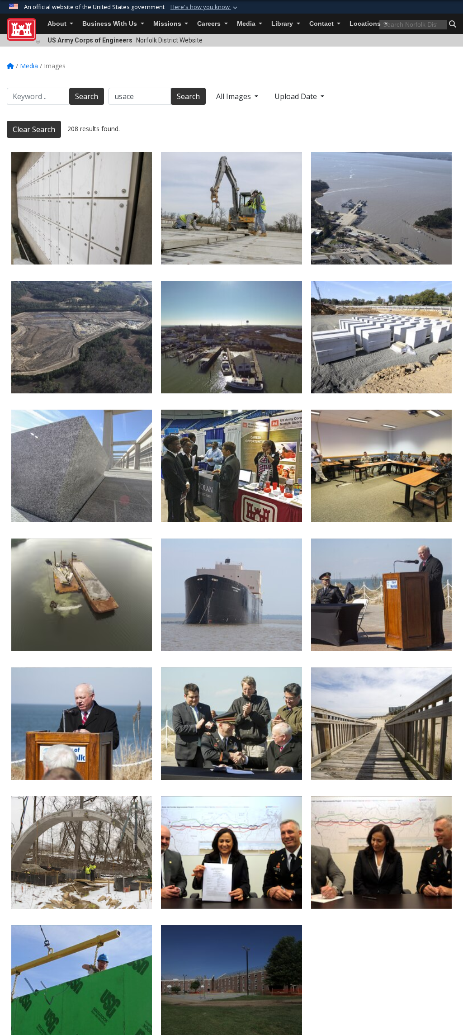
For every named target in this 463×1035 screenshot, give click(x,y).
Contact (322, 23)
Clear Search (34, 129)
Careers (209, 23)
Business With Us (110, 23)
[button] (204, 7)
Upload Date (296, 96)
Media (247, 23)
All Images (234, 96)
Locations (366, 23)
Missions (168, 23)
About (57, 23)
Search (86, 96)
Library (283, 23)
